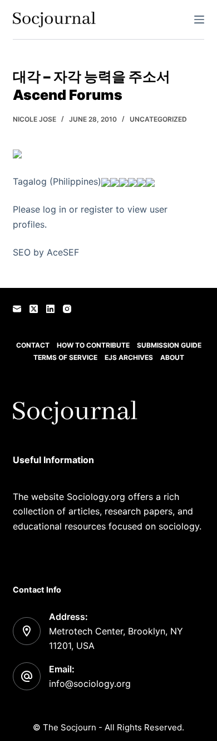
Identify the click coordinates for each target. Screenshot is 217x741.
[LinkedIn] (50, 309)
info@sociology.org (90, 683)
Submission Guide (169, 345)
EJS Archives (129, 357)
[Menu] (199, 20)
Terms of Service (65, 357)
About (172, 357)
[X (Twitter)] (33, 309)
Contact (33, 345)
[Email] (17, 309)
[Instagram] (67, 309)
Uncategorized (158, 119)
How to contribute (93, 345)
